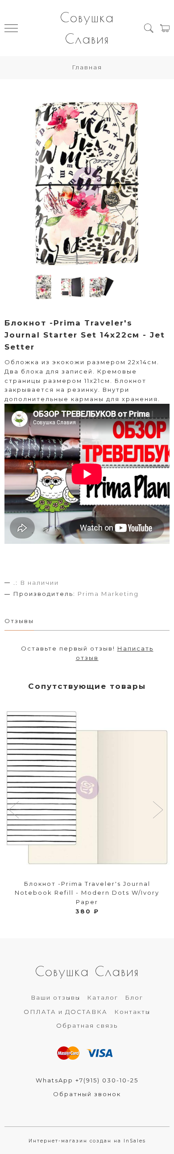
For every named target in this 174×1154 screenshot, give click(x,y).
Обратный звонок (87, 1094)
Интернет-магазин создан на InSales (87, 1141)
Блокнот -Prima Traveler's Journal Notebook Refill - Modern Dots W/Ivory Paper (87, 893)
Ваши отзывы (55, 997)
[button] (15, 810)
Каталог (102, 997)
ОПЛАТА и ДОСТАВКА (66, 1011)
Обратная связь (87, 1025)
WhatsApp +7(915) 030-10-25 (87, 1080)
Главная (87, 67)
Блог (134, 997)
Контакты (132, 1011)
